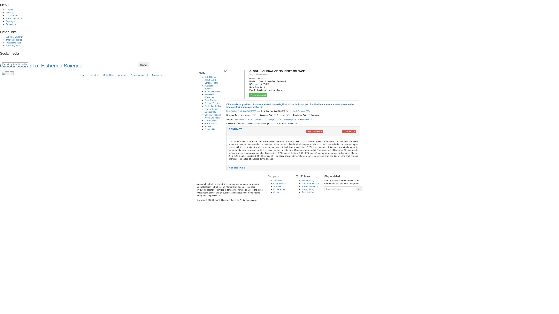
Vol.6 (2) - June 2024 (301, 111)
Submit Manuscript (258, 95)
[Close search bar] (1, 70)
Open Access (279, 183)
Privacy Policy (308, 189)
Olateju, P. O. (309, 119)
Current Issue (211, 120)
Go (359, 188)
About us (10, 12)
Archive (208, 126)
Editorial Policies (212, 103)
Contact (277, 192)
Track (14, 39)
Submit (14, 36)
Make (13, 45)
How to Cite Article (314, 131)
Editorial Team (211, 82)
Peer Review (210, 100)
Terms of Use (308, 192)
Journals (277, 186)
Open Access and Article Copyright (213, 116)
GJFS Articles (211, 123)
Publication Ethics (14, 18)
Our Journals (12, 15)
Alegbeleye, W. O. (292, 119)
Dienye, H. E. (261, 119)
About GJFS (210, 79)
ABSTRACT (235, 129)
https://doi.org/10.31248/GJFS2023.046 (243, 111)
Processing (13, 42)
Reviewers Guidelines (209, 96)
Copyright (10, 21)
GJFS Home (210, 76)
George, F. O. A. (275, 119)
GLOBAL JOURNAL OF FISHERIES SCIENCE (277, 71)
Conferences (279, 189)
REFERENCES (237, 167)
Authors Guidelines (213, 91)
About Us (277, 180)
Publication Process (210, 87)
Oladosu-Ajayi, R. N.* (244, 119)
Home (10, 9)
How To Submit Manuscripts (212, 110)
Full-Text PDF (349, 131)
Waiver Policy (308, 180)
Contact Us (11, 24)
